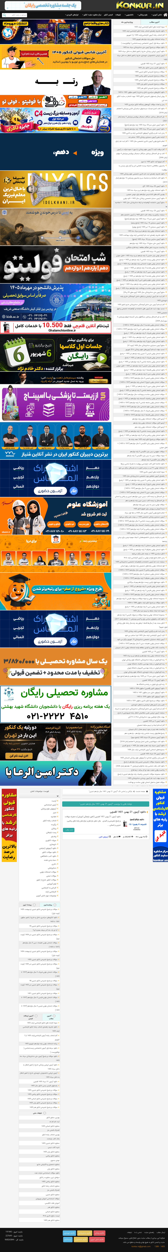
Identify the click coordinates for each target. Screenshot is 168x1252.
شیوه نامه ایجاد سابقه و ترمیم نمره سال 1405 (149, 610)
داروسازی (53, 844)
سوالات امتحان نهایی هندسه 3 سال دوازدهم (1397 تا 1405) (144, 325)
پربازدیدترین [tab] (48, 904)
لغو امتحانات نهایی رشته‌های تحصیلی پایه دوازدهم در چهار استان (143, 566)
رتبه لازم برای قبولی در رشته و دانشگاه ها (151, 684)
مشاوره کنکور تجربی (52, 1194)
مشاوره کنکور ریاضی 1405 (50, 1181)
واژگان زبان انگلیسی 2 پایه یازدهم (153, 459)
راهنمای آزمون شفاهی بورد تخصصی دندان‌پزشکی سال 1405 (144, 476)
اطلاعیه (53, 816)
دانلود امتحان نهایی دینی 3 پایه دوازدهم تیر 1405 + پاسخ (145, 606)
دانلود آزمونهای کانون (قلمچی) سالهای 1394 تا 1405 (147, 688)
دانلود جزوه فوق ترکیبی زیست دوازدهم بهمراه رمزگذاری (146, 582)
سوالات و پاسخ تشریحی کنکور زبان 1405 (150, 84)
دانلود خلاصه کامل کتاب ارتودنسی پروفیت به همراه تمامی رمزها (143, 463)
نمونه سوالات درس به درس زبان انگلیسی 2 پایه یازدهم (146, 455)
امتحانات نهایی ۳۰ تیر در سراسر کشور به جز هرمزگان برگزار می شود (142, 468)
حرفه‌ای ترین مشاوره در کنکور (49, 1177)
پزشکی (53, 828)
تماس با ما (138, 1232)
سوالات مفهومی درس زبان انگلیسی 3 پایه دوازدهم (147, 451)
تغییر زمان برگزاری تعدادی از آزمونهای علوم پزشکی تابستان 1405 (142, 757)
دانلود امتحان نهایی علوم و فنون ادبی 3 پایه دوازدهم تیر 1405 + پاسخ (141, 280)
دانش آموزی (157, 14)
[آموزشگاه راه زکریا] (55, 378)
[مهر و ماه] (55, 31)
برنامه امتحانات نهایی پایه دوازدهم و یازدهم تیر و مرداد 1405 (144, 655)
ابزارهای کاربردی (72, 14)
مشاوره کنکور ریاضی (52, 1156)
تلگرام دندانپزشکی (84, 1233)
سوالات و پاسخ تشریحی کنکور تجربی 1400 (42, 959)
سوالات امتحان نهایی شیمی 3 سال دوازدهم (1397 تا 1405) (144, 378)
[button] (57, 796)
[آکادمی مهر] (55, 553)
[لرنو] (55, 227)
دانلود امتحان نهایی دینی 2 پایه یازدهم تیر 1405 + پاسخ (145, 374)
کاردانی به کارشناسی (49, 887)
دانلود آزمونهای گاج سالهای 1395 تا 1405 (151, 696)
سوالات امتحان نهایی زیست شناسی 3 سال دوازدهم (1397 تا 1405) (141, 521)
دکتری (54, 864)
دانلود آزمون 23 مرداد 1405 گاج (154, 186)
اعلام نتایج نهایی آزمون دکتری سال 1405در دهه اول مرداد (145, 512)
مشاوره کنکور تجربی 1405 (50, 1143)
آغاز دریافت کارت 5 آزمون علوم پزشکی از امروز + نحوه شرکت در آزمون (141, 149)
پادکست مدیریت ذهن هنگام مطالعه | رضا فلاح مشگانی (145, 247)
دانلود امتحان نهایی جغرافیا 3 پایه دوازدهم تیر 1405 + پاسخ (144, 549)
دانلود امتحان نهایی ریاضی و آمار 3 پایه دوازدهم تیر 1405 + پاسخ (142, 435)
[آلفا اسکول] (55, 151)
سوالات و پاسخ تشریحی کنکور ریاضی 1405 (150, 76)
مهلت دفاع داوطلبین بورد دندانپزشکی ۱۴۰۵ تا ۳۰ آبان (146, 717)
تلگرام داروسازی (69, 1233)
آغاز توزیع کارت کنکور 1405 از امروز (153, 161)
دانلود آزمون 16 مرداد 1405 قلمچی (153, 251)
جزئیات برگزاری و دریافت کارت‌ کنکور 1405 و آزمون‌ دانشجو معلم (143, 214)
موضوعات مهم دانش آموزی (46, 895)
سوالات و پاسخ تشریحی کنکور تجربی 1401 (42, 993)
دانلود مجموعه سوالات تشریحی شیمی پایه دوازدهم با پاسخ (144, 762)
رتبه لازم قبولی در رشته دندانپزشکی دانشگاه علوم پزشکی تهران (143, 659)
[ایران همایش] (55, 704)
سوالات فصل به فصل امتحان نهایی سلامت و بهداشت (146, 782)
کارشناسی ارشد (50, 891)
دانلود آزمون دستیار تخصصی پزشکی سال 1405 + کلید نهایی (144, 198)
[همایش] (55, 742)
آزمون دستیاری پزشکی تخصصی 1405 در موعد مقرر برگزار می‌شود (142, 517)
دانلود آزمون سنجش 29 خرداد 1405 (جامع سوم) (148, 737)
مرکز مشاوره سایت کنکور (92, 14)
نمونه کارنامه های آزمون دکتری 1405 (152, 472)
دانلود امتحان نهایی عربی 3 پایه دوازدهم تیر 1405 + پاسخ (145, 272)
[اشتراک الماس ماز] (55, 478)
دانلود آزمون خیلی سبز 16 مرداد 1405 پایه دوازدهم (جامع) (145, 218)
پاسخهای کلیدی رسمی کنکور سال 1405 (151, 67)
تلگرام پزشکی (99, 1233)
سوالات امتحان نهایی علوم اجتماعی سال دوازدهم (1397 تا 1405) (142, 406)
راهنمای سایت (149, 1232)
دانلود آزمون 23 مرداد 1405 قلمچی (153, 210)
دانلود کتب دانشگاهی (48, 856)
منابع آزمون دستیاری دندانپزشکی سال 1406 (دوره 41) (146, 345)
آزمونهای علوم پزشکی (48, 808)
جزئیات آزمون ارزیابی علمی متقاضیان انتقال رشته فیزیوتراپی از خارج (141, 713)
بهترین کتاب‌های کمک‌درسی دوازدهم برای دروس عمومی (145, 194)
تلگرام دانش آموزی (97, 1239)
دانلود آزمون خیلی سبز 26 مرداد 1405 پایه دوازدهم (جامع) (145, 125)
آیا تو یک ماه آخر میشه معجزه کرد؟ (45, 930)
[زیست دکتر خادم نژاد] (55, 120)
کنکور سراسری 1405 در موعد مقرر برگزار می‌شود (148, 553)
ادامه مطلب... (68, 830)
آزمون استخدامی (50, 804)
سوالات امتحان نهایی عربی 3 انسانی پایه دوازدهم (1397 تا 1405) (142, 492)
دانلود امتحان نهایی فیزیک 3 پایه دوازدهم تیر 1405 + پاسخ (144, 333)
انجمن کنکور (108, 14)
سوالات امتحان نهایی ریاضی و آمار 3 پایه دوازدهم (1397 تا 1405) (142, 529)
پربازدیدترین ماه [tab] (127, 22)
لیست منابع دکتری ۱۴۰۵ (51, 1215)
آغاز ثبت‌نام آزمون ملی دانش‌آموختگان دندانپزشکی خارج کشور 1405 (141, 304)
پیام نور (53, 836)
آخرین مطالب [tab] (154, 22)
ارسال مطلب (161, 1232)
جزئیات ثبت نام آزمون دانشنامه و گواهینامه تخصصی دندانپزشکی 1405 (140, 561)
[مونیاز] (55, 440)
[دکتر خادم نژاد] (55, 352)
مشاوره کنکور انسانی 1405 (50, 1126)
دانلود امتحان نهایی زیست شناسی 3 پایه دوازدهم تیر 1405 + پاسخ (142, 431)
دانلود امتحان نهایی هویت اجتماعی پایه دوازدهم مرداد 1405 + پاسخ (141, 263)
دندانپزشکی (52, 868)
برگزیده (53, 824)
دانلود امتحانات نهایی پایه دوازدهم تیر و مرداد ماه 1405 (146, 190)
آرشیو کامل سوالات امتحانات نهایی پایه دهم (150, 427)
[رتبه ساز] (55, 82)
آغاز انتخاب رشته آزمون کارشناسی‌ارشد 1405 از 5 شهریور (146, 35)
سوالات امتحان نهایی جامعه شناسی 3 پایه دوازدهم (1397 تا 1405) (142, 402)
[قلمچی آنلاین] (55, 327)
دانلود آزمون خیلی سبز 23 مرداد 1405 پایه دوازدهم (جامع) (145, 129)
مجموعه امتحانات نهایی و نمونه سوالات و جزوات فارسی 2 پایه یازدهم (141, 615)
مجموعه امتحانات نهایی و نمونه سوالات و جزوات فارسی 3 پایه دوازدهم (140, 598)
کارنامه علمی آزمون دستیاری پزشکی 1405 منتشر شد (146, 137)
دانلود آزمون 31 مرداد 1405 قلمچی (153, 63)
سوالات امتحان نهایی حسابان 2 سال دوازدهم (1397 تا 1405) (144, 574)
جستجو (4, 15)
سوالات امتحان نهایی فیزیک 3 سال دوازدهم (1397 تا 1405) (144, 410)
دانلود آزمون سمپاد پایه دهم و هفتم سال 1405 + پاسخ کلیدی (143, 745)
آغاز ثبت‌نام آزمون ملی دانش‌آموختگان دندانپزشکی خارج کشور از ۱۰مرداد (140, 708)
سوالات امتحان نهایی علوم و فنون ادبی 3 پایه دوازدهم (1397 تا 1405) (141, 329)
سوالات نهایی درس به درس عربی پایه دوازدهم (149, 504)
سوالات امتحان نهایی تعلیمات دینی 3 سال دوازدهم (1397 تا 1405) (142, 643)
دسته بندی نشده (50, 860)
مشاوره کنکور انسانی (52, 1211)
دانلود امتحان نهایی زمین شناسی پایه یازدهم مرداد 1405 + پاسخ (142, 284)
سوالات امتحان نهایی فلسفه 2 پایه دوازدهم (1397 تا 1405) (144, 414)
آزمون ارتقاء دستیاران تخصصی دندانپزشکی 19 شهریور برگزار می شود (141, 639)
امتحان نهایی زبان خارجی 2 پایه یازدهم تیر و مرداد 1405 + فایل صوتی (140, 255)
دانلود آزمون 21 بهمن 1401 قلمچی (128, 812)
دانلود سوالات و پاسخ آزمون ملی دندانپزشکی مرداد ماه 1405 (144, 47)
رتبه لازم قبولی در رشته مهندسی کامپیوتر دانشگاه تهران (146, 668)
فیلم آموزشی (51, 883)
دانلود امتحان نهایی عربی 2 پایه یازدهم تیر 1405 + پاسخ (145, 386)
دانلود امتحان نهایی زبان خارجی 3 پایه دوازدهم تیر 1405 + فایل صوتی (140, 365)
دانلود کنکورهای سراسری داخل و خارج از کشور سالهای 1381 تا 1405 (141, 92)
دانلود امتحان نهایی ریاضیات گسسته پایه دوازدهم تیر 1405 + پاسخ (142, 398)
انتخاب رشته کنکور (49, 820)
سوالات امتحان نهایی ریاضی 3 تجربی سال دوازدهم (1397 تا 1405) (142, 570)
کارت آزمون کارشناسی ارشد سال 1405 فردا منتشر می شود (145, 635)
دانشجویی (129, 14)
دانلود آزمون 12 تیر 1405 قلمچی (153, 680)
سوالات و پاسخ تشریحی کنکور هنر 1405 (151, 88)
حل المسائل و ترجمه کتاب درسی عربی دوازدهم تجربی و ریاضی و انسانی (140, 496)
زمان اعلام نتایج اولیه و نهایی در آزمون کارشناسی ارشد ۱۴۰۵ (144, 557)
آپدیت (54, 800)
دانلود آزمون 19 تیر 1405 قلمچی (153, 651)
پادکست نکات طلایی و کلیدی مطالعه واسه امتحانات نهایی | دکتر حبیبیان (140, 647)
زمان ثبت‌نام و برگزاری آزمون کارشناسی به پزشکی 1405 (146, 533)
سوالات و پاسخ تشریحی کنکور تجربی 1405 (150, 71)
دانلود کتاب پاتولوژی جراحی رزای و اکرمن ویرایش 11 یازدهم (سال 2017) (140, 619)
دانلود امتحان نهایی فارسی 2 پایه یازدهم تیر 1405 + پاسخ (145, 590)
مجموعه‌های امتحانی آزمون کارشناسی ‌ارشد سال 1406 (146, 749)
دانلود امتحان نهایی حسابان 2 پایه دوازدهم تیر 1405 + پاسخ (144, 545)
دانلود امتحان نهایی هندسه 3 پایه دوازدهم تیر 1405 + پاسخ (144, 276)
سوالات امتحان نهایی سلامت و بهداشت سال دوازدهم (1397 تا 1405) (141, 394)
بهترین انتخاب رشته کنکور (50, 1134)
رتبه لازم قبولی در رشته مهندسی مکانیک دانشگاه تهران (146, 664)
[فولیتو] (55, 101)
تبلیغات (118, 14)
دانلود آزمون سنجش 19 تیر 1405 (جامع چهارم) (148, 227)
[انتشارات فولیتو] (55, 264)
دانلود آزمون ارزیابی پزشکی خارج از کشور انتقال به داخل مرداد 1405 (141, 51)
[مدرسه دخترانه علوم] (55, 516)
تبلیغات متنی (37, 1113)
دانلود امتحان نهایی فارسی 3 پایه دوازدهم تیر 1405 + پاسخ (144, 586)
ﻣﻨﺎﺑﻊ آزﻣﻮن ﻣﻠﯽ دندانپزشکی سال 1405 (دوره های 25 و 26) (144, 292)
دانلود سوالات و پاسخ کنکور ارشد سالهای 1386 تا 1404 (146, 602)
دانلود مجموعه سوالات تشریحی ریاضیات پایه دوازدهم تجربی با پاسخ (141, 774)
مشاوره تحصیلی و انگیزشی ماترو (48, 1164)
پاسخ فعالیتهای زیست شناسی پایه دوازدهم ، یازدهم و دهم (145, 733)
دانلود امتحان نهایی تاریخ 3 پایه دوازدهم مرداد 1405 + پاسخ (144, 341)
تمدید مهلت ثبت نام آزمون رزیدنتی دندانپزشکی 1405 (146, 778)
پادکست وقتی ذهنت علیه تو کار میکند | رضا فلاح (148, 770)
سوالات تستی (51, 875)
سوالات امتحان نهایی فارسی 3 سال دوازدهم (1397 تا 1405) (144, 594)
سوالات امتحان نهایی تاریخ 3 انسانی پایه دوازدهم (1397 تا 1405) (142, 382)
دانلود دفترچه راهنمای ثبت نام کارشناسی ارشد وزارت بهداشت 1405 (142, 235)
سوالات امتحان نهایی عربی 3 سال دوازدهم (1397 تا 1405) (144, 488)
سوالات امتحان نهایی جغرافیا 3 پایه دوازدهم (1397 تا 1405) (144, 578)
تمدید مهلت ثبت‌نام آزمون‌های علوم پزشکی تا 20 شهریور (145, 349)
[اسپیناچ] (55, 403)
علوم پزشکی (143, 14)
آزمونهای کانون (104, 837)
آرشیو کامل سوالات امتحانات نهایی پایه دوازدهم (148, 419)
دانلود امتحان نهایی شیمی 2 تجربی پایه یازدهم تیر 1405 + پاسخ (142, 353)
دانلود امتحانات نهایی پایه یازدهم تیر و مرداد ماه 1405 (146, 231)
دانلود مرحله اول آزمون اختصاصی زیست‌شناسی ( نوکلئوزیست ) (143, 43)
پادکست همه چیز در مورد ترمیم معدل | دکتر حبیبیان (146, 729)
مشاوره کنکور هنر (53, 1207)
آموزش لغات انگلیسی (52, 1203)
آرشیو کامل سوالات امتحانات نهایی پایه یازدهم (149, 423)
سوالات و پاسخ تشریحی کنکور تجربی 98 (43, 980)
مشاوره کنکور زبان (53, 1169)
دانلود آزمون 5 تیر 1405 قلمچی (154, 721)
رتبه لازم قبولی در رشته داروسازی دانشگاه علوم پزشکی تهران (144, 672)
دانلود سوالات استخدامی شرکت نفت (47, 1173)
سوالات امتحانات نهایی (48, 872)
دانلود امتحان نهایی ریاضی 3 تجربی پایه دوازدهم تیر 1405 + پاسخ (142, 480)
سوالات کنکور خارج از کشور (46, 879)
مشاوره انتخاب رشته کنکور (50, 1186)
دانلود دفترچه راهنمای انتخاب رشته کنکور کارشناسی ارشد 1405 (143, 31)
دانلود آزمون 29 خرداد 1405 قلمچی (152, 753)
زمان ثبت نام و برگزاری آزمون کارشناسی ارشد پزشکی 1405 (144, 631)
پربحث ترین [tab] (27, 904)
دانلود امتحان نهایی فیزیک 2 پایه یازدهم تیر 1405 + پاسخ (145, 357)
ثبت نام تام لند (54, 1121)
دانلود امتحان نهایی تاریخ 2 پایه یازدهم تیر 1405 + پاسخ (145, 484)
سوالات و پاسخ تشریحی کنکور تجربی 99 (43, 926)
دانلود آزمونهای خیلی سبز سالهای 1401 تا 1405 (149, 692)
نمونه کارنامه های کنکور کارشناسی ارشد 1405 (149, 27)
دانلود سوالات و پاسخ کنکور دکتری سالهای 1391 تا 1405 (145, 700)
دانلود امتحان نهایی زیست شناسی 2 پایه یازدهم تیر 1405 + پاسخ (142, 259)
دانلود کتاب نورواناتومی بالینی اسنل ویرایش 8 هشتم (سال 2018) (142, 741)
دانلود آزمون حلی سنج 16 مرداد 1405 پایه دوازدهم (147, 243)
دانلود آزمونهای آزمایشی (47, 848)
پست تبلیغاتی (51, 832)
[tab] (39, 796)
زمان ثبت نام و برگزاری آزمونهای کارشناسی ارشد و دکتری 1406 (143, 133)
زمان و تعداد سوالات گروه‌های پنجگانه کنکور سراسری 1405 (144, 104)
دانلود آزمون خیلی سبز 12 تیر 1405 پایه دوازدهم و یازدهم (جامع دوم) (141, 676)
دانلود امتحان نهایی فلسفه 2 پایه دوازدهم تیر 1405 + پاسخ (144, 370)
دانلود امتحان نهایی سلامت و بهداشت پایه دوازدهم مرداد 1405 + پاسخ (140, 288)
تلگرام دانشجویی (81, 1239)
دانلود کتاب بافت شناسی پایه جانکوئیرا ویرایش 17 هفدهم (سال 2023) (140, 766)
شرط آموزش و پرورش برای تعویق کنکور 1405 (149, 508)
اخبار (54, 812)
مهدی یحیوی (55, 1160)
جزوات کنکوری (51, 840)
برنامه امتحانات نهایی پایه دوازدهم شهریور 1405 (148, 39)
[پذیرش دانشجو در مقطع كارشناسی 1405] (55, 302)
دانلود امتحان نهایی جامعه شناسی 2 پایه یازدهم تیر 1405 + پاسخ (142, 390)
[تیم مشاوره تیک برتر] (55, 666)
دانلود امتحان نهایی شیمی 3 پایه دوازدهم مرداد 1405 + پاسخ (143, 337)
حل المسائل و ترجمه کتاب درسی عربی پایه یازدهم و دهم (145, 500)
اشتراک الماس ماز (53, 1130)
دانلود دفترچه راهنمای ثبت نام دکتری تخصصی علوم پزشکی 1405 (142, 174)
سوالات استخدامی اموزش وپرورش (47, 1198)
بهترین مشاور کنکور (52, 1117)
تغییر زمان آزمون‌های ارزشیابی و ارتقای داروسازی (148, 704)
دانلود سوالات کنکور (49, 852)
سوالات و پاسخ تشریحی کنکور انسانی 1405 (150, 80)
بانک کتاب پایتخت (53, 1138)
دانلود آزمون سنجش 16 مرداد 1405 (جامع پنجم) (148, 223)
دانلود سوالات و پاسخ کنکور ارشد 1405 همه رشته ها (147, 439)
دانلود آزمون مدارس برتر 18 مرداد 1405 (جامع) (148, 239)
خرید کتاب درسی (53, 1147)
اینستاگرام (67, 1239)
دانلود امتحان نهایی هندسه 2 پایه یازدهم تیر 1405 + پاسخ (144, 267)
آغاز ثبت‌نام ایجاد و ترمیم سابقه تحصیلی (151, 725)
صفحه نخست (140, 791)
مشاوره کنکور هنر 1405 (51, 1220)
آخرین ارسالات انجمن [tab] (28, 1017)
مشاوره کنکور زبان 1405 (51, 1151)
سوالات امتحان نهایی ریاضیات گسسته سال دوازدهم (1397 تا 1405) (141, 525)
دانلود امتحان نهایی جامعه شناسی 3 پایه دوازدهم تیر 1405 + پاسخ (142, 361)
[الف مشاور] (55, 591)
